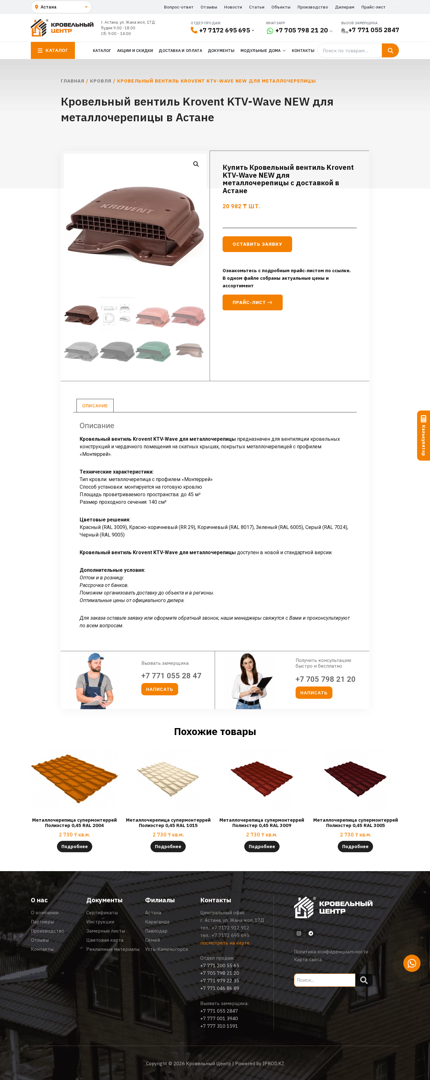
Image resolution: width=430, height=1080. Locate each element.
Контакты (303, 50)
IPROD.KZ (273, 1063)
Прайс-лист (373, 7)
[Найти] (390, 50)
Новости (233, 7)
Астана (153, 913)
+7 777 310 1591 (219, 1026)
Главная (72, 81)
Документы (221, 50)
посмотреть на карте (225, 943)
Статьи (256, 7)
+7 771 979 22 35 (219, 981)
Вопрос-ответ (179, 7)
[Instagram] (298, 933)
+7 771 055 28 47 (171, 675)
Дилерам (344, 7)
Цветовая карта (104, 940)
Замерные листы (105, 931)
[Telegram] (310, 933)
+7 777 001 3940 (219, 1018)
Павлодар (156, 931)
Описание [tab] (95, 406)
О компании (45, 913)
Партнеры (42, 922)
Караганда (157, 922)
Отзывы (209, 7)
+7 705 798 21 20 (301, 30)
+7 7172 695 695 (224, 30)
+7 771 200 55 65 (219, 965)
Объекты (281, 7)
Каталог (102, 50)
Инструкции (100, 922)
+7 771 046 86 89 (219, 988)
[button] (196, 164)
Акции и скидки (135, 50)
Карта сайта (308, 959)
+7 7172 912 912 (230, 928)
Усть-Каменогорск (166, 949)
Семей (152, 940)
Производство (312, 7)
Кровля (100, 81)
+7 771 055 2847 (373, 30)
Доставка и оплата (180, 50)
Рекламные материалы (112, 949)
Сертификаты (102, 913)
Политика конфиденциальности (331, 952)
